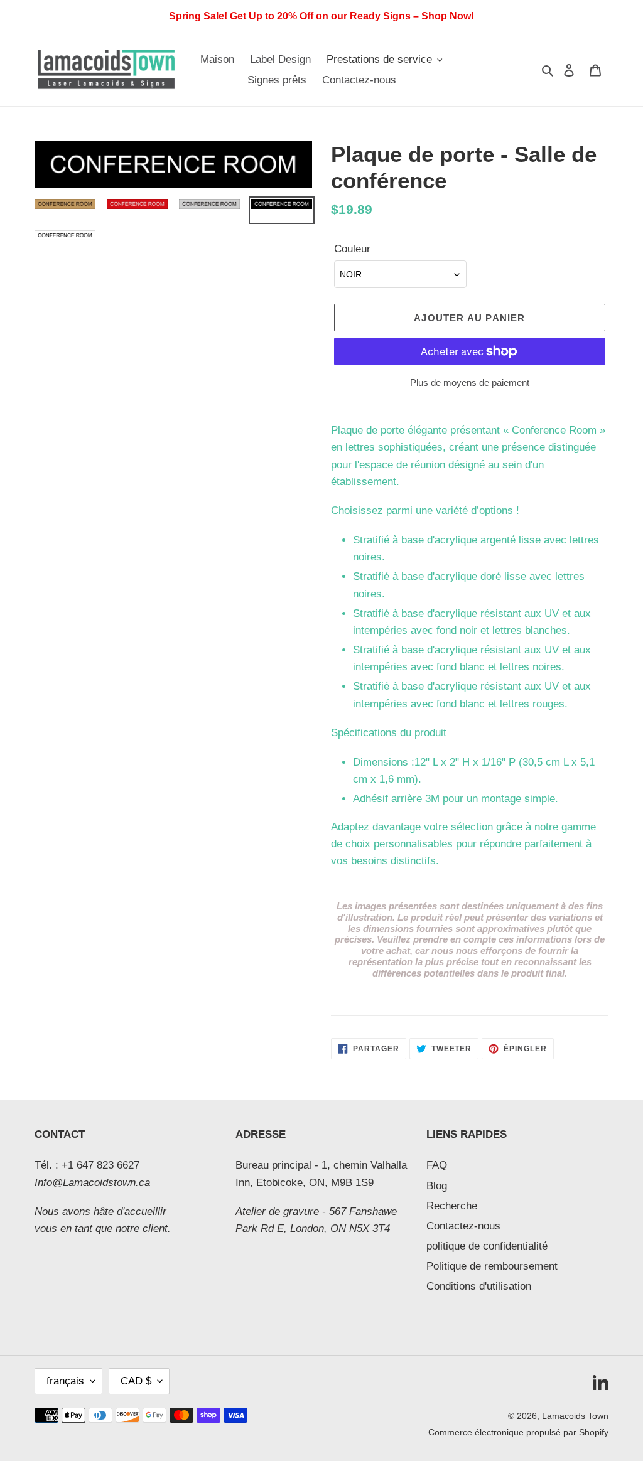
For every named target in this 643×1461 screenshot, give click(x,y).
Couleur (352, 249)
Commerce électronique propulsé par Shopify (518, 1432)
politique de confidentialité (487, 1246)
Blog (436, 1186)
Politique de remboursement (492, 1266)
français (65, 1381)
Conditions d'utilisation (478, 1286)
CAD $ (136, 1381)
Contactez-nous (463, 1226)
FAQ (436, 1165)
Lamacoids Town (575, 1416)
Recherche (451, 1206)
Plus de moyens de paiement (469, 382)
